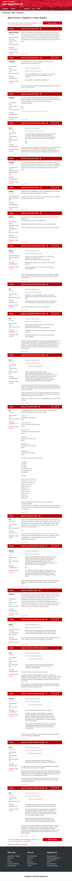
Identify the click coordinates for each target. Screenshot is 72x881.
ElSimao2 (11, 698)
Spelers (26, 17)
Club (33, 8)
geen (16, 49)
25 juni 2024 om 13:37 (37, 253)
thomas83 (11, 61)
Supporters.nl (52, 852)
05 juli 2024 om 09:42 (37, 750)
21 (21, 25)
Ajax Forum (14, 17)
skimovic (11, 217)
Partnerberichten (32, 864)
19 (18, 25)
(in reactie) (42, 123)
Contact (29, 865)
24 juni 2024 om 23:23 (38, 131)
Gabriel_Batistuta (14, 32)
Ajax (13, 34)
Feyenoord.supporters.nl (53, 858)
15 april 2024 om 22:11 (38, 627)
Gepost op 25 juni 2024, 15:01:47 (29, 313)
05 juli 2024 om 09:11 (36, 701)
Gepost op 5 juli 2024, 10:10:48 (29, 788)
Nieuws (13, 8)
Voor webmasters (32, 856)
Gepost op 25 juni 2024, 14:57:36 (29, 284)
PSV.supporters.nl (52, 860)
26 (25, 25)
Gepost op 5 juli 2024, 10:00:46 (29, 742)
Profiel (38, 8)
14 (10, 25)
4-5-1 (16, 302)
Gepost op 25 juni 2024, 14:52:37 (29, 246)
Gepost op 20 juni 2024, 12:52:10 (30, 28)
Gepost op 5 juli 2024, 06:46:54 (29, 619)
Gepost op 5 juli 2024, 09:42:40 (29, 693)
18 (16, 25)
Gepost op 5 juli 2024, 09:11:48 (29, 648)
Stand (9, 860)
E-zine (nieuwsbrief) (13, 864)
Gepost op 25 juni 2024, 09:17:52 (29, 123)
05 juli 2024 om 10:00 (36, 796)
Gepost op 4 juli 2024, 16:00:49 (29, 546)
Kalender (10, 862)
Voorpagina (5, 8)
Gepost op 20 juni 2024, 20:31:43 (30, 58)
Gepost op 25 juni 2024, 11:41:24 (29, 158)
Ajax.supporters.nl (52, 856)
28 (28, 25)
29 (30, 25)
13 (9, 25)
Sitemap (49, 862)
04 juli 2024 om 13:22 (35, 554)
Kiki (10, 289)
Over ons (30, 852)
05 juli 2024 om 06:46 (37, 656)
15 (12, 25)
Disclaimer (30, 858)
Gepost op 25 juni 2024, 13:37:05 (30, 213)
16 (13, 25)
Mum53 (11, 624)
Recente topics (6, 12)
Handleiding (19, 12)
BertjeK (11, 191)
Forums (19, 8)
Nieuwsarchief (12, 865)
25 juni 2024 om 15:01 (35, 363)
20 (19, 25)
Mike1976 (27, 71)
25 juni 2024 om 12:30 (37, 292)
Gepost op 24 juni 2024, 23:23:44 (30, 94)
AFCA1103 (11, 162)
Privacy (29, 860)
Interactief (27, 8)
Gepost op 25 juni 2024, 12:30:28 (30, 187)
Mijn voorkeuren (51, 864)
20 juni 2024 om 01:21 (37, 71)
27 (27, 25)
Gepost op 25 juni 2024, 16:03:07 (30, 355)
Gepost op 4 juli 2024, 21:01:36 (29, 590)
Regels (13, 12)
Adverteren (30, 862)
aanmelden (11, 1)
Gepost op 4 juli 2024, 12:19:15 (29, 406)
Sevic (10, 128)
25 (24, 25)
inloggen (4, 1)
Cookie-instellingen (52, 865)
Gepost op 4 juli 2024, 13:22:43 (29, 516)
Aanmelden (11, 856)
